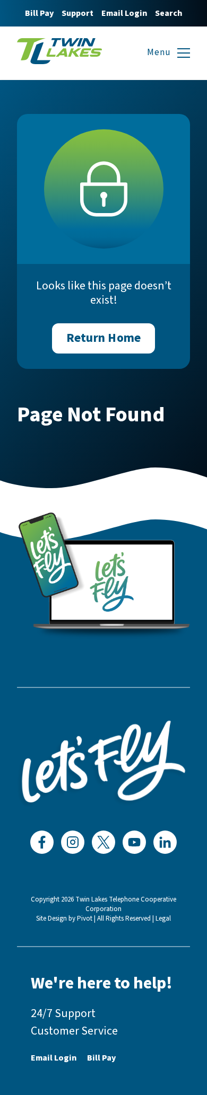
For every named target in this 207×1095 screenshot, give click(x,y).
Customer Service (74, 1030)
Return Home (103, 338)
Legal (163, 918)
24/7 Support (63, 1013)
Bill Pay (39, 13)
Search (168, 13)
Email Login (124, 13)
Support (77, 13)
